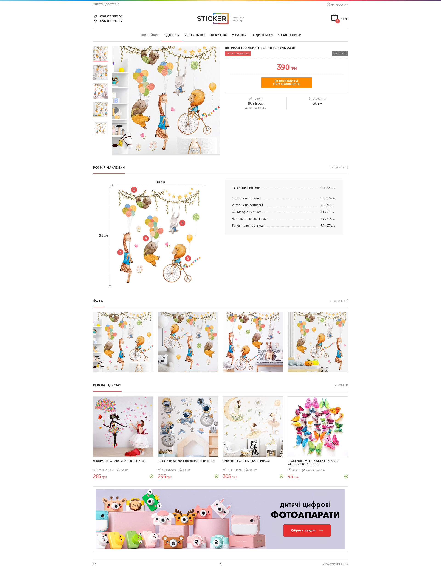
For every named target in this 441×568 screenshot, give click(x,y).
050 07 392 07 (111, 16)
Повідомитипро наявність (286, 82)
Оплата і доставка (106, 4)
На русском (339, 4)
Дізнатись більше (255, 107)
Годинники (262, 35)
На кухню (218, 35)
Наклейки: (149, 35)
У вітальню (194, 35)
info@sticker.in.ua (335, 564)
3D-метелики (290, 35)
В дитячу (171, 35)
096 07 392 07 (111, 21)
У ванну (239, 35)
